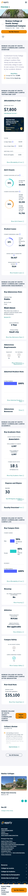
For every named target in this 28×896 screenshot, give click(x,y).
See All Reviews (14, 755)
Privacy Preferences (6, 854)
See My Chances (14, 31)
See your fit (7, 317)
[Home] (5, 2)
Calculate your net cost (10, 113)
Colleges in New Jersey (7, 810)
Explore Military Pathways (10, 128)
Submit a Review (21, 716)
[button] (3, 37)
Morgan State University (8, 792)
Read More (14, 73)
